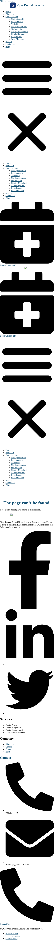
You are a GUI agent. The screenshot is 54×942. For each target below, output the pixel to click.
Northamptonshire (19, 26)
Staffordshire (16, 29)
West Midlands (17, 39)
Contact (5, 757)
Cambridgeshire (18, 34)
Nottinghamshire (18, 19)
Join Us (9, 41)
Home (8, 11)
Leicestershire (17, 21)
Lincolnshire (16, 36)
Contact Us (10, 44)
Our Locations (12, 16)
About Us (10, 14)
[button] (27, 105)
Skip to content (6, 1)
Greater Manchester (19, 31)
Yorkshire (15, 24)
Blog (8, 46)
